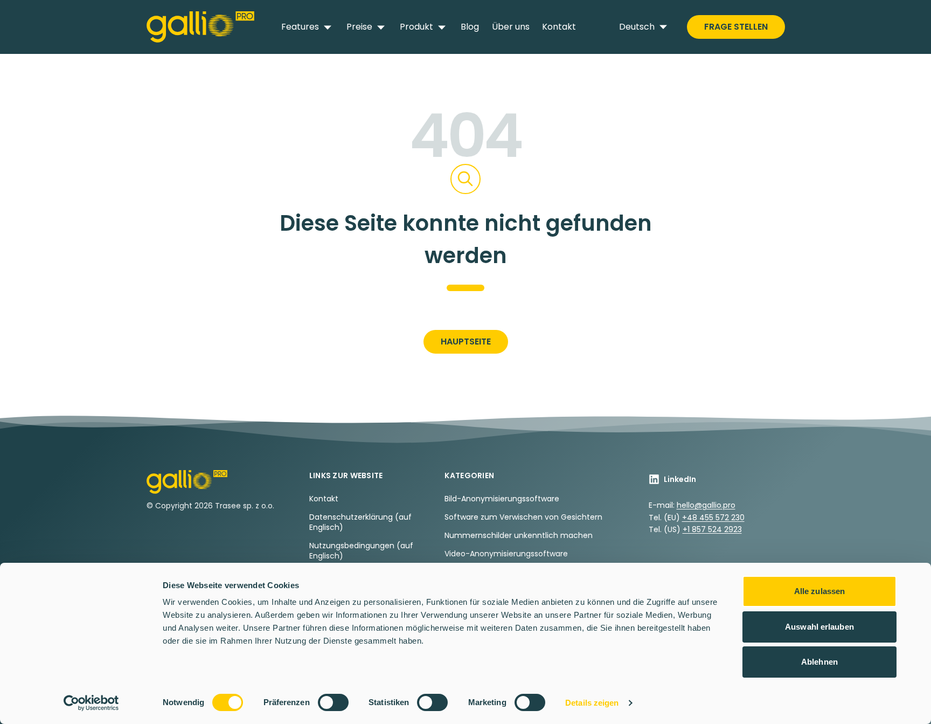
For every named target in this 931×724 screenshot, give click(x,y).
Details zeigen (592, 702)
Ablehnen (819, 661)
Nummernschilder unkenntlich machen (518, 535)
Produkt (416, 26)
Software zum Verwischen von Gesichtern (523, 517)
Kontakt (559, 26)
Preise (359, 26)
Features (300, 26)
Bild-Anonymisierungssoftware (501, 498)
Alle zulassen (819, 591)
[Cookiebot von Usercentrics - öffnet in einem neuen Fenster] (91, 703)
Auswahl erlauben (819, 626)
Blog (470, 26)
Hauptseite (466, 341)
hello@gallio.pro (706, 505)
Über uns (511, 26)
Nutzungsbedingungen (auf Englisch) (361, 550)
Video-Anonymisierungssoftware (506, 553)
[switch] (333, 702)
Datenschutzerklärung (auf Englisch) (360, 522)
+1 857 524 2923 (712, 529)
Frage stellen (736, 26)
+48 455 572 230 (713, 517)
